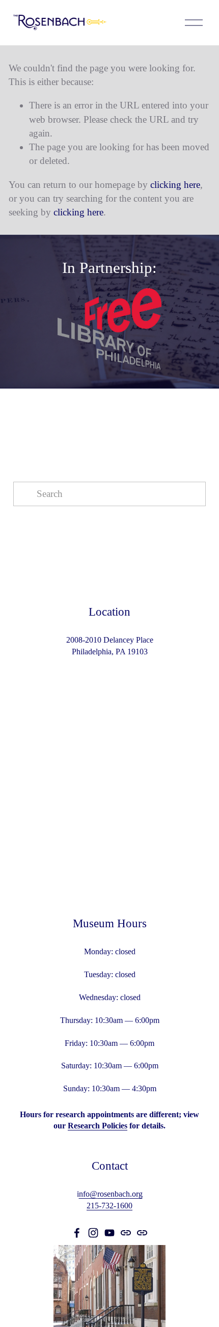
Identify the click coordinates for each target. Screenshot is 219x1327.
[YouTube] (109, 1233)
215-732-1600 (109, 1205)
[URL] (126, 1233)
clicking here (175, 184)
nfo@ (88, 1194)
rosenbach (113, 1194)
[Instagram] (93, 1233)
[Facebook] (77, 1233)
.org (136, 1194)
